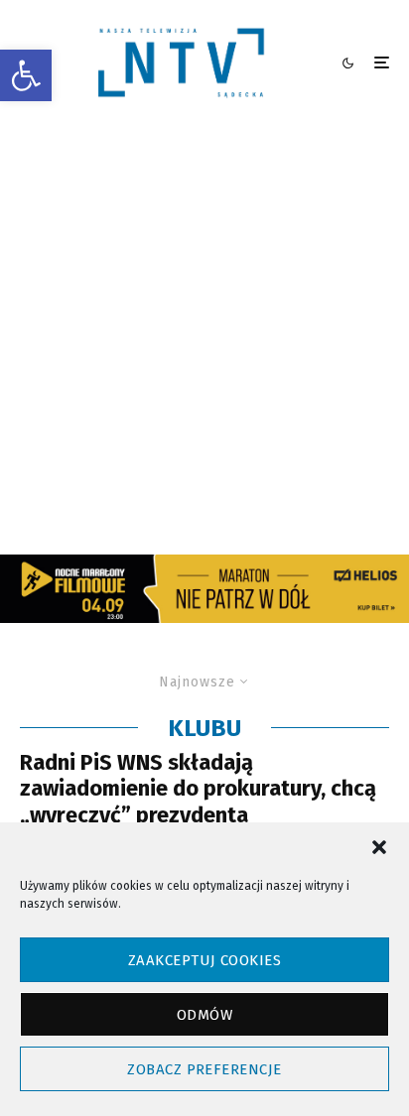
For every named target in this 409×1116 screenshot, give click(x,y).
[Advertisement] (204, 340)
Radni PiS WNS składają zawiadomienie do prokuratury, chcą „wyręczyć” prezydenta (198, 789)
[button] (26, 75)
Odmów (204, 1015)
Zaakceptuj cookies (204, 960)
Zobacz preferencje (204, 1069)
